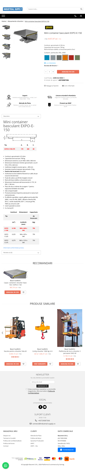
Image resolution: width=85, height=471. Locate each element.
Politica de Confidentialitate (12, 441)
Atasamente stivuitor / (16, 21)
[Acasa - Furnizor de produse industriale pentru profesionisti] (13, 9)
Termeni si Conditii (9, 438)
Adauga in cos (68, 72)
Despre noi (6, 436)
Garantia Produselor (37, 441)
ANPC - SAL (34, 446)
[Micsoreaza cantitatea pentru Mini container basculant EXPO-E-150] (45, 72)
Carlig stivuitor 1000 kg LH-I (42, 351)
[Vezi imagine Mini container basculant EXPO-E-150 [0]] (6, 27)
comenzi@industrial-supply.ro (43, 424)
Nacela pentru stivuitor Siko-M (15, 351)
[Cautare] (81, 9)
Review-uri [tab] (7, 252)
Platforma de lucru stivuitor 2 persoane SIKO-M (70, 352)
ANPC (32, 443)
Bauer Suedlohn (15, 281)
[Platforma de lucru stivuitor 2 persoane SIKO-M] (69, 328)
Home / (4, 21)
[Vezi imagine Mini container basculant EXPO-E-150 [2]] (6, 46)
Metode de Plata (36, 436)
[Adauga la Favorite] (23, 292)
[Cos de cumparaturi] (81, 16)
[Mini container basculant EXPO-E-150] (26, 35)
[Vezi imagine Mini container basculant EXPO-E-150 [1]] (6, 37)
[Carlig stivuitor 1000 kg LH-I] (42, 328)
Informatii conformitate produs (13, 248)
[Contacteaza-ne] (75, 16)
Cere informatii (69, 86)
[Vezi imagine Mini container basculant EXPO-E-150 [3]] (6, 56)
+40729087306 (44, 420)
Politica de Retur (36, 438)
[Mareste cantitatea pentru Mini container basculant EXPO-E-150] (53, 72)
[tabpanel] (26, 35)
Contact (6, 446)
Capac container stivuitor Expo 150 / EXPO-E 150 (15, 284)
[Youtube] (45, 407)
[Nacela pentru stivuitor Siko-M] (15, 328)
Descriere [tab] (6, 116)
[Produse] (4, 16)
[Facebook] (40, 407)
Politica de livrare (8, 443)
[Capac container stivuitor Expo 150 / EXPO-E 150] (15, 273)
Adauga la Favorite (52, 86)
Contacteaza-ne (68, 450)
